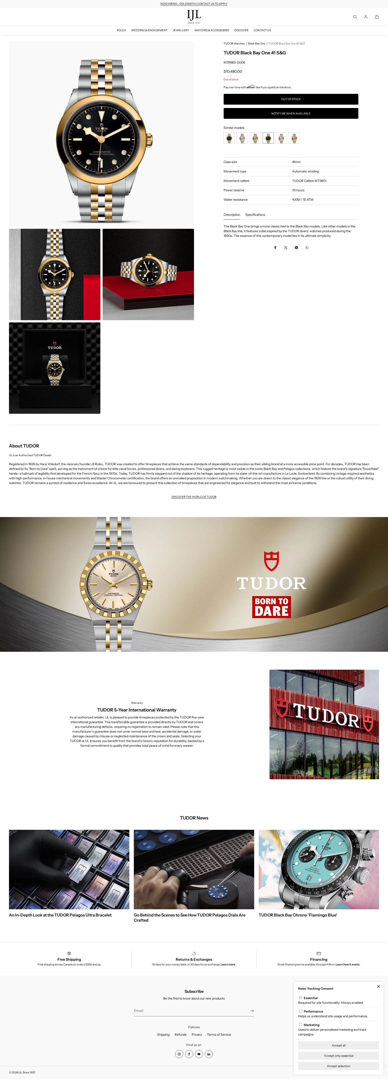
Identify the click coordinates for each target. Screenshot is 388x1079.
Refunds (181, 1035)
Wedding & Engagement (149, 30)
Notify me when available (291, 113)
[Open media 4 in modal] (54, 368)
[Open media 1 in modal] (101, 134)
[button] (355, 17)
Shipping (163, 1035)
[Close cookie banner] (379, 987)
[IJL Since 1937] (194, 17)
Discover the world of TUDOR (194, 496)
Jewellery (181, 30)
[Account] (366, 17)
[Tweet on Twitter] (286, 248)
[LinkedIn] (209, 1054)
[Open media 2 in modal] (54, 274)
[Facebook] (189, 1054)
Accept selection (338, 1066)
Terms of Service (219, 1035)
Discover (241, 30)
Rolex (121, 30)
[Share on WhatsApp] (307, 248)
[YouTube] (199, 1054)
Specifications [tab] (255, 215)
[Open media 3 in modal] (148, 274)
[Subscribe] (248, 1010)
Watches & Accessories (211, 30)
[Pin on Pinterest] (296, 248)
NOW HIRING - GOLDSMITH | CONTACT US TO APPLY (194, 3)
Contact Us (262, 30)
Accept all (339, 1045)
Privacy (197, 1035)
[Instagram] (179, 1054)
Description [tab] (232, 215)
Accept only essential (338, 1055)
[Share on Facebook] (275, 248)
